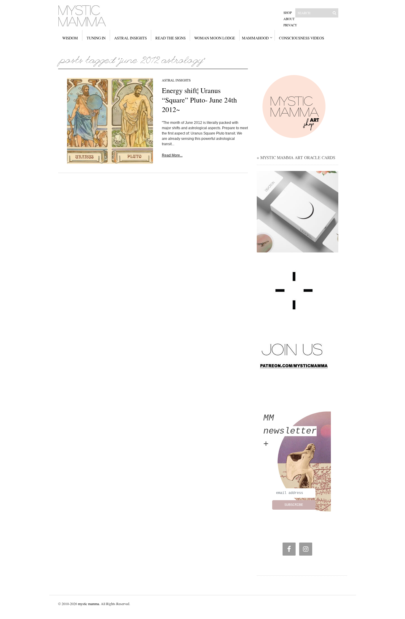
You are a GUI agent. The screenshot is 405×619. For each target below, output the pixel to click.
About (289, 19)
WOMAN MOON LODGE (214, 38)
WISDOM (70, 38)
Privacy (290, 25)
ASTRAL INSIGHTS (130, 38)
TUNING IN (96, 38)
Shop (287, 12)
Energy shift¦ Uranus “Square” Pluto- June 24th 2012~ (199, 100)
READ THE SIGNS (170, 38)
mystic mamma (88, 603)
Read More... (172, 155)
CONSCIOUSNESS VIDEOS (301, 38)
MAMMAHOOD (255, 38)
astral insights (176, 80)
